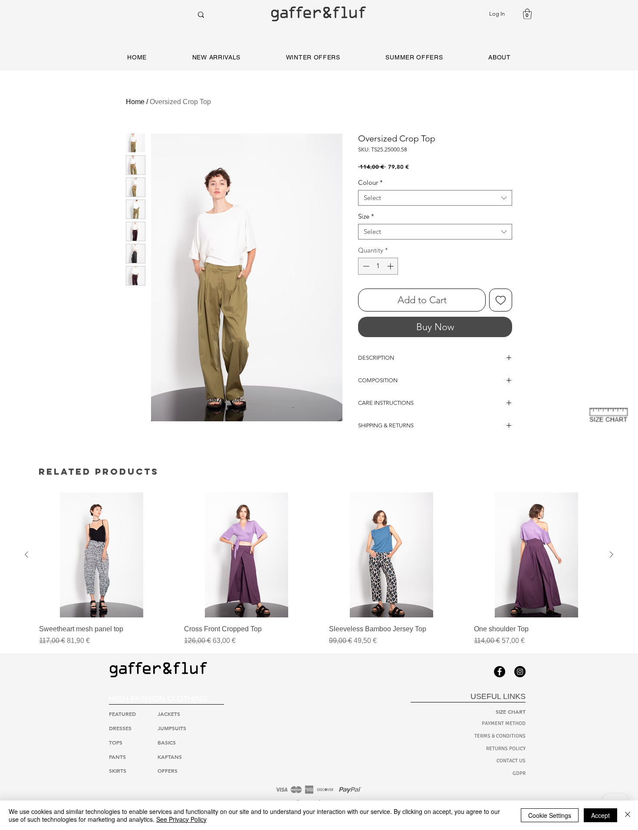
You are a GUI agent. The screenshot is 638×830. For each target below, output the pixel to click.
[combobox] (435, 198)
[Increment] (391, 266)
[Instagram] (520, 671)
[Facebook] (499, 671)
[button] (527, 14)
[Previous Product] (26, 554)
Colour (370, 183)
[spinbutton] (378, 266)
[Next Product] (611, 554)
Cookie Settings (549, 815)
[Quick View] (101, 554)
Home (135, 101)
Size (366, 216)
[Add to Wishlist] (500, 300)
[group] (319, 569)
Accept (600, 815)
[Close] (627, 815)
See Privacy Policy (181, 819)
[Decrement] (365, 266)
